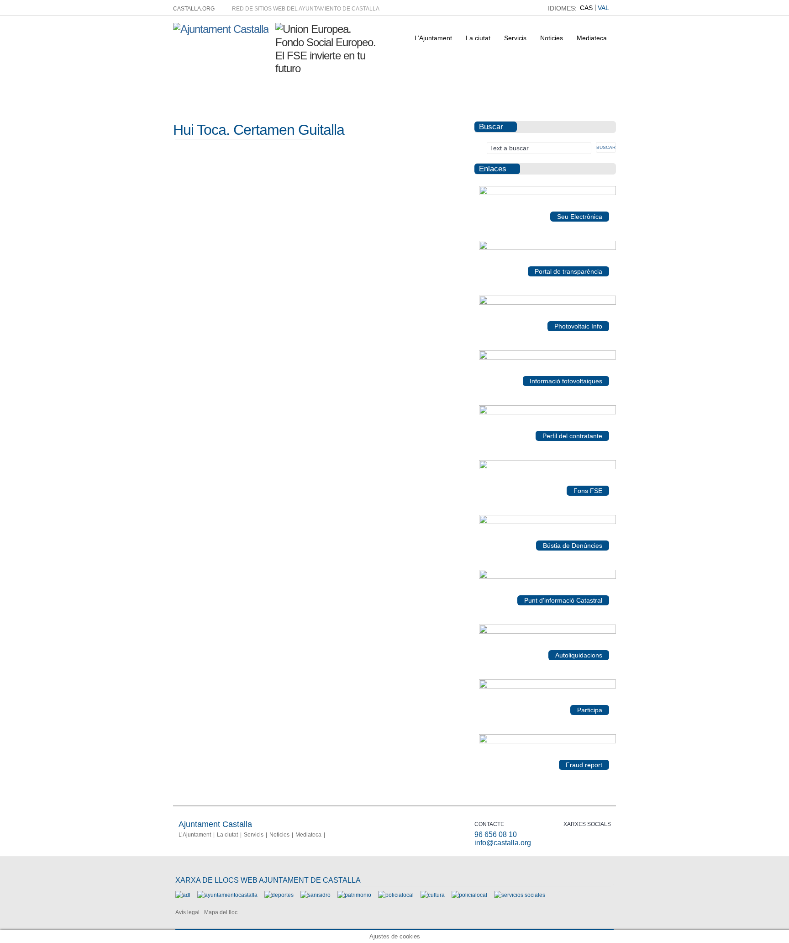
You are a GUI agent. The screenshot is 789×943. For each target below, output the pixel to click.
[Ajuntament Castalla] (220, 29)
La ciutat (478, 38)
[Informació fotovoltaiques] (547, 358)
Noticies (551, 38)
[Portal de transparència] (547, 248)
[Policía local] (396, 895)
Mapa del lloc (220, 912)
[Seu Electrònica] (547, 193)
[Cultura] (433, 895)
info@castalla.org (502, 843)
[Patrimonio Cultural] (354, 895)
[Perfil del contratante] (547, 412)
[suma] (547, 632)
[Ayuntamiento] (227, 895)
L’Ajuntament (433, 38)
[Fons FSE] (547, 467)
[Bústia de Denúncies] (547, 522)
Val (603, 8)
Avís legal (187, 912)
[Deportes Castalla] (279, 895)
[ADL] (182, 895)
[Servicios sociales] (519, 895)
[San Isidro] (315, 895)
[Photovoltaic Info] (547, 303)
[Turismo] (469, 895)
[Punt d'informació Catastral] (547, 577)
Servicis (515, 38)
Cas (586, 8)
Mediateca (592, 38)
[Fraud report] (547, 741)
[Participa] (547, 686)
